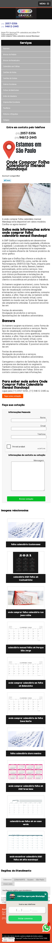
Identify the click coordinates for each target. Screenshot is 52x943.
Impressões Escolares (11, 102)
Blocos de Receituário (11, 60)
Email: (43, 426)
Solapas (6, 120)
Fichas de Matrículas (11, 90)
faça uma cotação (12, 396)
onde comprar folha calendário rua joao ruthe (26, 614)
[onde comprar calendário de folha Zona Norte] (25, 703)
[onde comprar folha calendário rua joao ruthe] (25, 597)
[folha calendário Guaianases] (25, 530)
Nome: (43, 417)
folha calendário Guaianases (25, 544)
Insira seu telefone (27, 904)
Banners (6, 49)
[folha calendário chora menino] (25, 739)
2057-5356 (11, 23)
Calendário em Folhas (11, 66)
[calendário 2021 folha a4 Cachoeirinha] (25, 562)
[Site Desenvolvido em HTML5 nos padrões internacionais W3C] (8, 941)
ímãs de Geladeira (10, 96)
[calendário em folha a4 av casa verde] (25, 807)
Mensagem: (39, 460)
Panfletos (6, 108)
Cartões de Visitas (10, 78)
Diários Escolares (10, 84)
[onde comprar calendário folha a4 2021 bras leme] (25, 771)
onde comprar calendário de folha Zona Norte (25, 719)
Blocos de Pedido (9, 55)
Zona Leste (7, 884)
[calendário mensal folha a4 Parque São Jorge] (25, 633)
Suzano (30, 880)
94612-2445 (12, 26)
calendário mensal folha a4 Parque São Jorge (26, 649)
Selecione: (7, 880)
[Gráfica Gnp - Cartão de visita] (26, 13)
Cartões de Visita (9, 72)
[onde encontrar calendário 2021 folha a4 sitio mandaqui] (25, 842)
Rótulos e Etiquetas (10, 114)
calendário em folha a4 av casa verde (26, 823)
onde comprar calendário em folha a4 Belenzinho (25, 684)
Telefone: (41, 434)
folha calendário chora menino (25, 753)
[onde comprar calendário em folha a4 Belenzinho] (25, 668)
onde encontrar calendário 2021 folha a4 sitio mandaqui (26, 858)
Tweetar (7, 180)
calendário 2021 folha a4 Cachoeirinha (25, 578)
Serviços (26, 42)
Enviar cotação (26, 499)
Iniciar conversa (25, 918)
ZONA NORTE (19, 880)
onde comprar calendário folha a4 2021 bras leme (25, 787)
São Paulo (40, 880)
